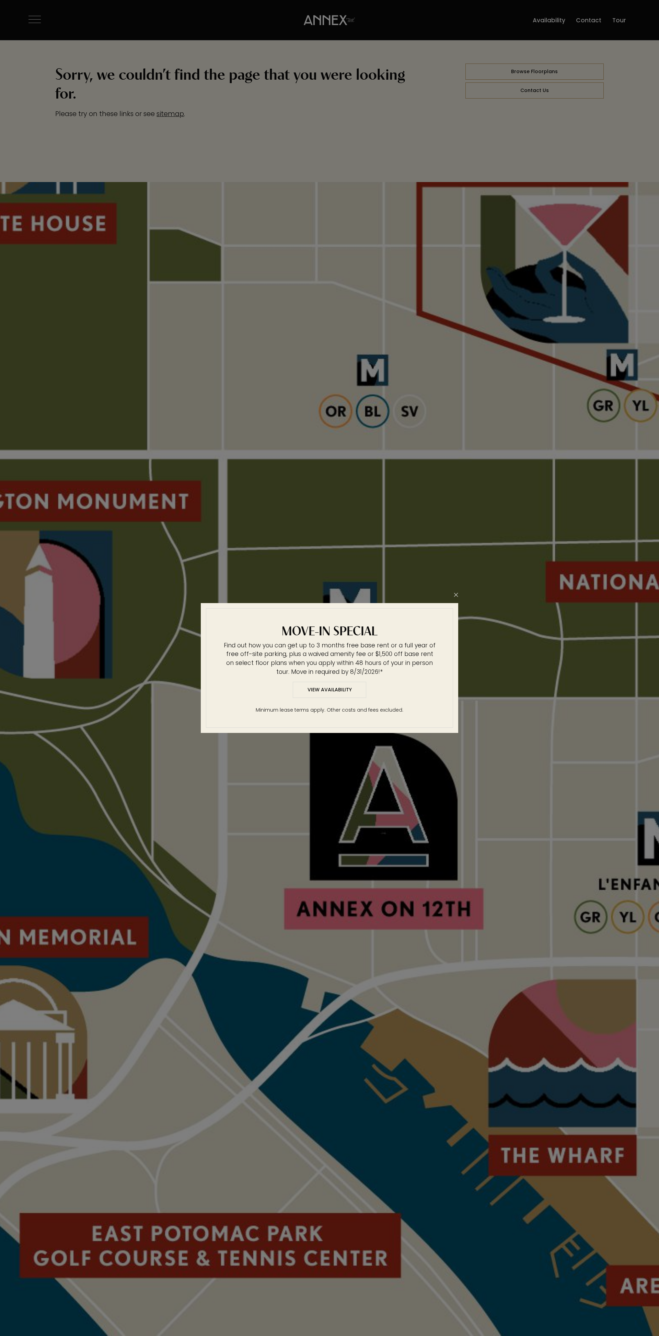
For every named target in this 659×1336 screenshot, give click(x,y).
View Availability (330, 689)
